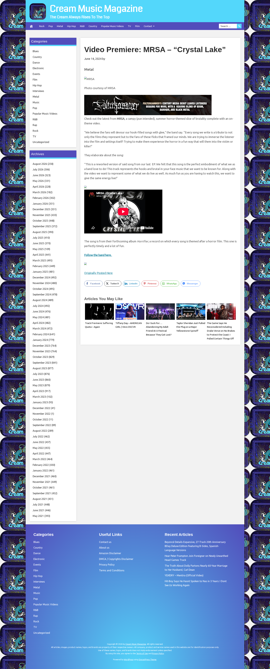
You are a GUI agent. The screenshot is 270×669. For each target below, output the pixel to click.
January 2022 (40, 470)
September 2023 (42, 362)
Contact (148, 26)
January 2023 (40, 402)
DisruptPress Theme (147, 660)
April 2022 (38, 453)
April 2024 (38, 322)
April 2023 (38, 391)
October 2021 (40, 487)
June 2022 (38, 442)
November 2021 (41, 481)
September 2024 (42, 294)
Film (137, 26)
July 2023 (38, 373)
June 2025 (38, 243)
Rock (41, 26)
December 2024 (41, 277)
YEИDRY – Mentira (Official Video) (184, 575)
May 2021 (38, 516)
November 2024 (41, 283)
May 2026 (38, 180)
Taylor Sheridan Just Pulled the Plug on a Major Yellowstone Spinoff (190, 327)
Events (36, 74)
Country (93, 26)
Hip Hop (71, 26)
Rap (35, 125)
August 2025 (40, 232)
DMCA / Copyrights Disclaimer (116, 559)
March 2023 (39, 396)
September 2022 (42, 425)
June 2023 (38, 379)
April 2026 (38, 186)
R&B (82, 26)
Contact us (105, 542)
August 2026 (40, 163)
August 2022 (40, 430)
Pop (50, 26)
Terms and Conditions (111, 570)
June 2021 (38, 510)
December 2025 (41, 209)
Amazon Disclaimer (110, 553)
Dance (36, 62)
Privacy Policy (107, 564)
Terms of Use (142, 653)
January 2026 (40, 203)
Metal (60, 26)
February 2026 (41, 197)
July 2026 (38, 169)
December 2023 (41, 345)
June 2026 (38, 175)
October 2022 (40, 419)
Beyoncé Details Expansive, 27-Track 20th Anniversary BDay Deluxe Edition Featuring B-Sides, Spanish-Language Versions (195, 546)
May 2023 (38, 385)
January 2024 (40, 339)
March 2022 (39, 459)
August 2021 (40, 498)
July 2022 (38, 436)
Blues (36, 51)
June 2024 (38, 311)
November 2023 (41, 351)
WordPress (128, 660)
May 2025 (38, 249)
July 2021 (38, 504)
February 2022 (41, 464)
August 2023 (40, 368)
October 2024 (40, 288)
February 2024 (41, 334)
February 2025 (41, 266)
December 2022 (41, 408)
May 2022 (38, 447)
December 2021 (41, 476)
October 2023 (40, 356)
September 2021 (42, 493)
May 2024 (38, 317)
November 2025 (41, 215)
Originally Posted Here (98, 272)
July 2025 (38, 237)
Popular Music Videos (112, 26)
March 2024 (39, 328)
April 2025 (38, 254)
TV (129, 26)
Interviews (38, 91)
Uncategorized (41, 142)
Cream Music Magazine (96, 8)
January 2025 (40, 271)
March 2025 (39, 260)
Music (36, 102)
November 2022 (41, 413)
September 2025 (42, 226)
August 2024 (40, 300)
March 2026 (39, 192)
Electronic (38, 68)
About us (104, 547)
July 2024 (38, 305)
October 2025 (40, 220)
